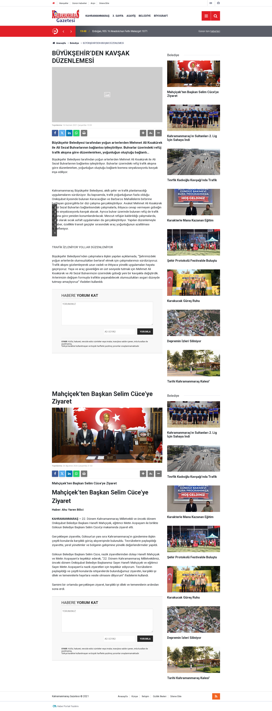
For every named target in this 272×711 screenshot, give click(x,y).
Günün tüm (209, 31)
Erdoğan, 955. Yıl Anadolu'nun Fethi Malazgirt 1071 (119, 31)
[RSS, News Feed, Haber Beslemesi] (216, 696)
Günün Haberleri (79, 3)
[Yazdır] (84, 133)
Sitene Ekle (104, 3)
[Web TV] (210, 3)
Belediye (145, 15)
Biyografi (161, 15)
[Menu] (206, 16)
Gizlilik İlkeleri (159, 696)
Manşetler (63, 3)
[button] (143, 133)
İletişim (145, 696)
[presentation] (63, 31)
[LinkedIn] (69, 133)
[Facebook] (55, 133)
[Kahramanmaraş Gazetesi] (65, 15)
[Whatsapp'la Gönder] (76, 133)
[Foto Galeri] (218, 3)
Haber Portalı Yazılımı (68, 706)
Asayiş (131, 15)
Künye (135, 696)
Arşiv (93, 3)
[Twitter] (62, 133)
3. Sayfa (118, 15)
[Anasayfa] (53, 3)
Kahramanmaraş (97, 15)
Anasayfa (61, 43)
